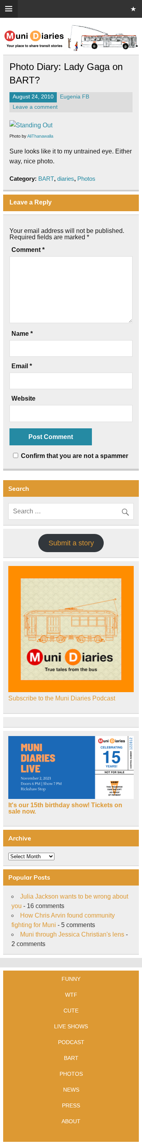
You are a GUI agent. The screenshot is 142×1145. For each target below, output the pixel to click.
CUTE (71, 1010)
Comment (28, 250)
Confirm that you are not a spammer (73, 455)
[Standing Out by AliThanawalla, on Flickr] (30, 125)
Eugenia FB (74, 97)
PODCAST (71, 1042)
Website (23, 399)
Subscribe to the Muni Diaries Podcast (61, 698)
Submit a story (71, 543)
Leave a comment (35, 107)
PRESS (71, 1105)
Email (21, 366)
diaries (65, 178)
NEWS (71, 1089)
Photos (86, 178)
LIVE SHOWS (71, 1026)
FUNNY (71, 979)
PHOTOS (71, 1074)
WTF (71, 994)
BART (46, 178)
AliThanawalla (40, 136)
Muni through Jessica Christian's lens (72, 934)
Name (22, 334)
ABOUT (71, 1121)
